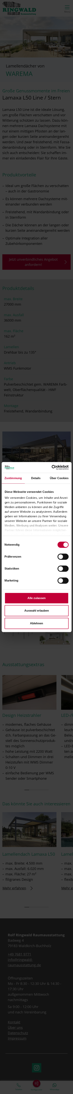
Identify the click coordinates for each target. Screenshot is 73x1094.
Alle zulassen (36, 598)
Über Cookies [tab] (59, 478)
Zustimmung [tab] (13, 478)
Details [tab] (36, 478)
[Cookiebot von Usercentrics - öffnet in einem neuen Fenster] (52, 467)
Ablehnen (36, 623)
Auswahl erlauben (36, 610)
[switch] (63, 557)
